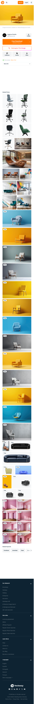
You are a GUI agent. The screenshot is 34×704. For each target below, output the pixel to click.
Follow (28, 36)
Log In (26, 2)
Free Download (17, 42)
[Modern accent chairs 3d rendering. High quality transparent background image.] (10, 100)
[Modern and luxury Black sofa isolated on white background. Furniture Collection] (13, 529)
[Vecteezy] (2, 2)
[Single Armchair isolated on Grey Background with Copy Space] (17, 326)
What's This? (13, 60)
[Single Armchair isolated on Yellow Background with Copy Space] (17, 309)
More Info (6, 63)
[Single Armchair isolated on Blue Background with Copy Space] (17, 291)
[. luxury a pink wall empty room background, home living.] (10, 612)
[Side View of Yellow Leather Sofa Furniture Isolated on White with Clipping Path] (9, 553)
